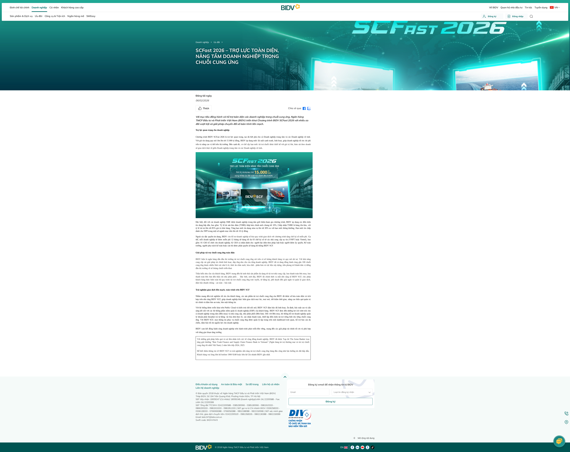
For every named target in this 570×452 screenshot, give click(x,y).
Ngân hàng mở (75, 16)
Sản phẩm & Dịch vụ (21, 16)
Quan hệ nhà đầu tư (511, 7)
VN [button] (556, 7)
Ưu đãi (217, 42)
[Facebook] (352, 447)
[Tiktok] (372, 447)
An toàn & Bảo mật (231, 384)
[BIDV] (204, 447)
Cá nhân (54, 7)
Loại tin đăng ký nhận (344, 392)
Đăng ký (492, 16)
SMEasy (90, 16)
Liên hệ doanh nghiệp (207, 387)
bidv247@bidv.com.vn (212, 417)
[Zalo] (367, 447)
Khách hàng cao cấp (72, 7)
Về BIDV (493, 7)
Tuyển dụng (541, 7)
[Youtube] (362, 447)
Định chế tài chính (19, 7)
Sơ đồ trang (252, 384)
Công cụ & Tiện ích (55, 16)
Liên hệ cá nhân (270, 384)
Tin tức (528, 7)
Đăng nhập (517, 16)
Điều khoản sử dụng (206, 384)
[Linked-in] (357, 447)
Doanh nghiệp (202, 42)
